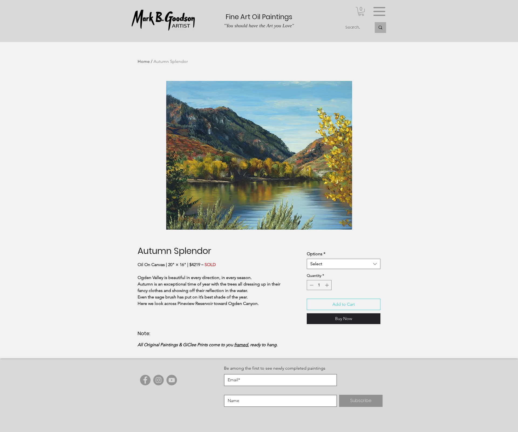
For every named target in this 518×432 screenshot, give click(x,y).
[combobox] (343, 264)
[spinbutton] (319, 285)
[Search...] (380, 27)
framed (241, 344)
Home (144, 61)
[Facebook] (145, 380)
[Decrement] (311, 285)
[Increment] (327, 285)
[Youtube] (171, 380)
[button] (361, 11)
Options (316, 253)
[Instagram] (158, 380)
